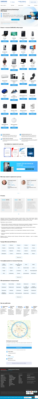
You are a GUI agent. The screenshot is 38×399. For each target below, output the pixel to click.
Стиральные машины (3, 375)
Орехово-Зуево (26, 267)
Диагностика (21, 381)
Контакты (35, 5)
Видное (33, 253)
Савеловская (33, 290)
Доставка (12, 5)
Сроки (19, 377)
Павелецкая (4, 290)
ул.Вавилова (11, 273)
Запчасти (20, 378)
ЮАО (4, 273)
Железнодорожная (18, 293)
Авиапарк (11, 290)
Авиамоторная (26, 293)
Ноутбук (2, 383)
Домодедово (4, 253)
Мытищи (11, 245)
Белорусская (11, 293)
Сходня (4, 270)
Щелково (26, 250)
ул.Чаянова (19, 270)
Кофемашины (11, 376)
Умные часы (2, 386)
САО (18, 267)
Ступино (11, 253)
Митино (4, 267)
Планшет (2, 384)
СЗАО (33, 267)
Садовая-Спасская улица (33, 287)
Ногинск (3, 245)
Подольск (18, 245)
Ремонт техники (3, 5)
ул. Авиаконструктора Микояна (19, 264)
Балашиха (4, 250)
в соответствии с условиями (6, 23)
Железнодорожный (33, 270)
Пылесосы (10, 375)
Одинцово (11, 250)
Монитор (10, 382)
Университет (33, 293)
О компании (20, 375)
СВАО (26, 264)
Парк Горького (33, 273)
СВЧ (9, 385)
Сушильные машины (12, 377)
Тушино (11, 270)
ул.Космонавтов (26, 273)
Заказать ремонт (15, 19)
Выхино (18, 273)
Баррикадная (18, 287)
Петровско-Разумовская (4, 293)
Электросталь (18, 253)
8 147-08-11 (10, 370)
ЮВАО (33, 264)
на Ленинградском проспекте (26, 287)
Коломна (26, 245)
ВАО (26, 270)
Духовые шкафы (3, 380)
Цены (19, 376)
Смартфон (2, 381)
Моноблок (10, 381)
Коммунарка (4, 287)
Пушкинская (26, 290)
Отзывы (29, 5)
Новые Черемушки (4, 264)
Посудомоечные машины (11, 380)
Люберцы (18, 250)
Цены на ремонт (20, 5)
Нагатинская (18, 290)
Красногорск (33, 250)
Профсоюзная (11, 287)
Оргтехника (2, 385)
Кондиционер (11, 383)
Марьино (11, 267)
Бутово (11, 264)
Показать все (19, 257)
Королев (33, 245)
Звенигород (26, 253)
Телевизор (2, 382)
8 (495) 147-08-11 (11, 356)
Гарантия (20, 379)
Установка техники (12, 378)
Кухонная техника (12, 384)
